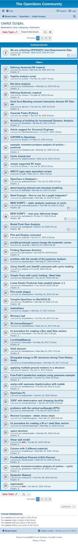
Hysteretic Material (20, 475)
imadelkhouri (27, 451)
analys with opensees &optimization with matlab (37, 384)
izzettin (25, 79)
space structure (19, 431)
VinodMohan (27, 302)
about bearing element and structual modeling (36, 188)
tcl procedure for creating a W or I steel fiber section (39, 423)
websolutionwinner (30, 205)
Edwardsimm (27, 278)
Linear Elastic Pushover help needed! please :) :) (37, 283)
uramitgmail (27, 227)
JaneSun (26, 245)
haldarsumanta (28, 159)
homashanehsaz (29, 403)
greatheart (26, 469)
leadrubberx (17, 308)
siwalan (25, 115)
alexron (25, 107)
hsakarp (25, 237)
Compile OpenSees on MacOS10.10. (30, 299)
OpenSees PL (18, 393)
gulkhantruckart (29, 181)
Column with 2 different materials (29, 448)
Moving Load (17, 316)
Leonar (25, 95)
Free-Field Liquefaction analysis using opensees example (42, 375)
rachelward (27, 216)
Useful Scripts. (12, 23)
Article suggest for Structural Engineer (32, 129)
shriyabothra (27, 318)
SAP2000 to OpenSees (22, 137)
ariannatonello (28, 410)
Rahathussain (28, 150)
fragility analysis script (23, 76)
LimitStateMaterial (20, 340)
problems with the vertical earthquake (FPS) (34, 408)
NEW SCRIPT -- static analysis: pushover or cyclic (38, 203)
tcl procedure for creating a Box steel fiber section (38, 331)
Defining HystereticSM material (27, 67)
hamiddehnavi (28, 326)
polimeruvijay (27, 198)
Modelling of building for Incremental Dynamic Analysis (41, 120)
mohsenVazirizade (30, 426)
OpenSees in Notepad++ (24, 179)
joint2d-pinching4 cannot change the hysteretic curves (40, 242)
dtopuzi (25, 139)
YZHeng (25, 52)
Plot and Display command (25, 235)
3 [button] (45, 38)
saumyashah (27, 460)
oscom (25, 70)
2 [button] (41, 38)
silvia (15, 27)
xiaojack (25, 311)
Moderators (35, 27)
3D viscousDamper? (21, 323)
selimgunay (23, 27)
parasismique (28, 261)
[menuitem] (9, 11)
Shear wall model (20, 439)
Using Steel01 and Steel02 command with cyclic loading (41, 266)
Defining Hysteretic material (25, 92)
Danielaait (26, 123)
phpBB (29, 537)
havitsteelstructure (30, 132)
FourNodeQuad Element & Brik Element (32, 457)
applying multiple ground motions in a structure (37, 367)
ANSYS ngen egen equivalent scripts (31, 171)
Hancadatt (26, 333)
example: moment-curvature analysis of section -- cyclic (41, 466)
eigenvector (16, 484)
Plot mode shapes (20, 292)
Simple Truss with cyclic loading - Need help (35, 275)
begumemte (27, 378)
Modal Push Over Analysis (25, 224)
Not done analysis (20, 84)
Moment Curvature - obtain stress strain (32, 415)
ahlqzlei (25, 269)
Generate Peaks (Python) (24, 113)
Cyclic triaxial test (20, 156)
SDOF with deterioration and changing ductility (36, 400)
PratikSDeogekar (29, 418)
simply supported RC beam (25, 163)
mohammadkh (28, 433)
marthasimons (28, 86)
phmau (25, 166)
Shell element (18, 348)
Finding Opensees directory (26, 250)
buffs (24, 174)
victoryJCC (27, 477)
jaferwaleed (27, 253)
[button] (50, 38)
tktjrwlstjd (26, 190)
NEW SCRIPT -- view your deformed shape (34, 213)
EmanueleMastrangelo (31, 363)
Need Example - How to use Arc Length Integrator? (38, 195)
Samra (25, 370)
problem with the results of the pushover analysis (38, 259)
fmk (23, 442)
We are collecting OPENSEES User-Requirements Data (40, 50)
